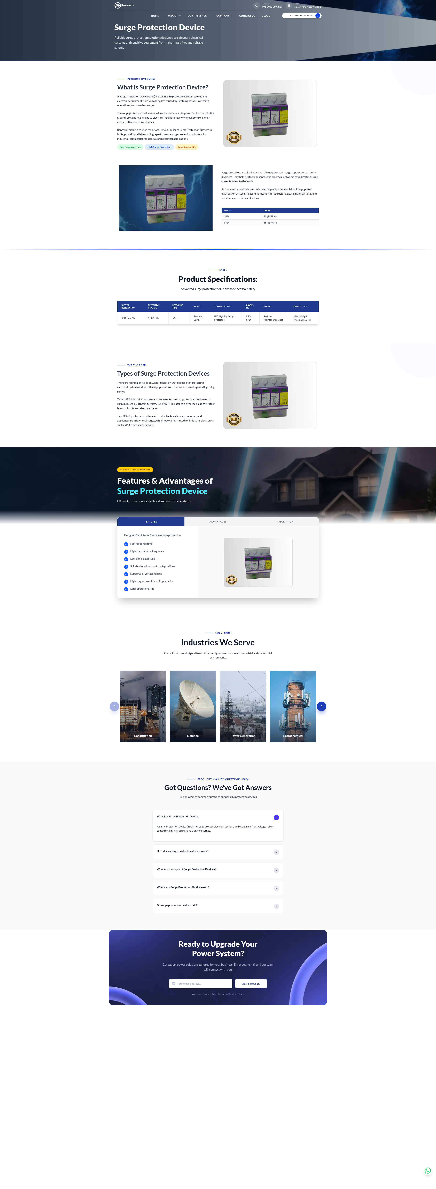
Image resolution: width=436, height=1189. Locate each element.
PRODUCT (172, 15)
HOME (155, 15)
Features (151, 521)
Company (222, 15)
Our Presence (197, 15)
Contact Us (247, 15)
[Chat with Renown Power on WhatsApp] (428, 1170)
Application (285, 521)
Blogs (266, 15)
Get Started (251, 983)
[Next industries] (321, 706)
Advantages (218, 521)
